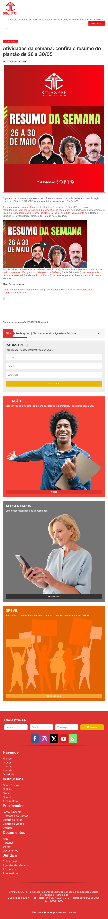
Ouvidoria (8, 774)
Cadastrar (54, 383)
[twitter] (54, 738)
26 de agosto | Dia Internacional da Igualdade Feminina (46, 333)
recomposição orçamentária (20, 207)
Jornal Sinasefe (12, 811)
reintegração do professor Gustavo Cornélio (36, 212)
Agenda (7, 770)
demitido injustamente (72, 212)
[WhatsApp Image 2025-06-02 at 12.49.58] (54, 66)
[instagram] (44, 738)
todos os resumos (20, 289)
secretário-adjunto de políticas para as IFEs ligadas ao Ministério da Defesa (52, 271)
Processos (9, 869)
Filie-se (7, 758)
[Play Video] (45, 244)
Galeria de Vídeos (13, 823)
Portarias (8, 842)
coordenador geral (61, 275)
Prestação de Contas (15, 815)
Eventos (8, 827)
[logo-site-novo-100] (10, 2)
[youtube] (63, 738)
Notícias (8, 789)
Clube (6, 793)
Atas (5, 838)
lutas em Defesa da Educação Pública (38, 209)
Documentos (10, 850)
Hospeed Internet (67, 912)
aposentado (18, 275)
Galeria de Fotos (12, 819)
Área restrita (10, 801)
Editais (7, 846)
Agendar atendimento (16, 865)
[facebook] (35, 738)
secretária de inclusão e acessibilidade (38, 269)
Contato (7, 797)
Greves (7, 762)
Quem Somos (11, 785)
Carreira (8, 766)
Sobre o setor (11, 861)
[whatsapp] (73, 738)
